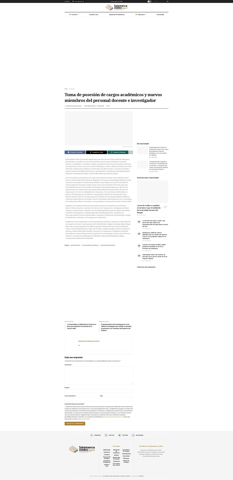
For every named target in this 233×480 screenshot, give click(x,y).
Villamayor (126, 458)
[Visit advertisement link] (116, 54)
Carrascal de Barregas (106, 457)
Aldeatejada (106, 450)
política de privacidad (84, 419)
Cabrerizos (107, 452)
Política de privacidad (114, 476)
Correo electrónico (71, 396)
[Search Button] (167, 1)
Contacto (67, 1)
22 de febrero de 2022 (89, 106)
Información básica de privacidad (75, 404)
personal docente (75, 245)
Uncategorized (126, 453)
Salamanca (141, 14)
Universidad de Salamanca (108, 245)
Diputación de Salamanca (117, 14)
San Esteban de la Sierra (116, 464)
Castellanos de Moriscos (106, 461)
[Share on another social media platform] (131, 152)
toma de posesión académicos (90, 245)
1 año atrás (153, 157)
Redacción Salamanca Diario (74, 106)
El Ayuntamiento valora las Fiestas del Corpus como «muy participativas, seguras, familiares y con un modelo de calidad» (158, 151)
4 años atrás (154, 171)
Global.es (141, 476)
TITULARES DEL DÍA (79, 1)
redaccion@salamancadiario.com (113, 417)
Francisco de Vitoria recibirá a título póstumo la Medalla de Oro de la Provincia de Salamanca (154, 246)
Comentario (69, 365)
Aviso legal (105, 476)
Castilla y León (93, 14)
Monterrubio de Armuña (116, 458)
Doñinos (116, 455)
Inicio (66, 89)
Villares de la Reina (126, 461)
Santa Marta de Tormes (126, 450)
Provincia (74, 14)
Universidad (160, 14)
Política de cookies (125, 476)
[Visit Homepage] (116, 7)
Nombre (67, 387)
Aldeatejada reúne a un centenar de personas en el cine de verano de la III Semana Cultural (154, 256)
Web (101, 396)
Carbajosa (107, 454)
